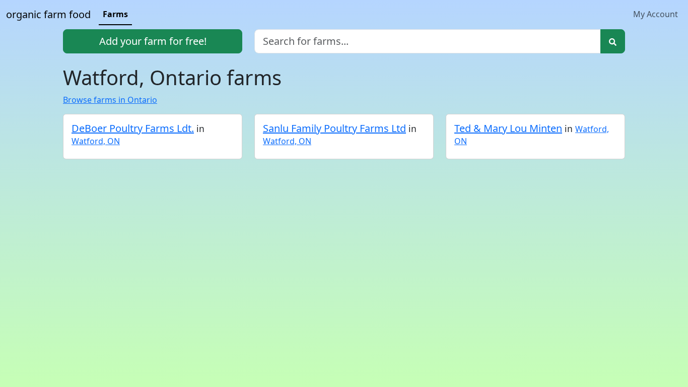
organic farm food (48, 14)
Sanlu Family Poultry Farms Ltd (334, 128)
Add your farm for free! (153, 41)
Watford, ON (96, 141)
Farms (115, 14)
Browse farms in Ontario (110, 99)
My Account (655, 14)
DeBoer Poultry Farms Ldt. (133, 128)
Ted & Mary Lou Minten (508, 128)
